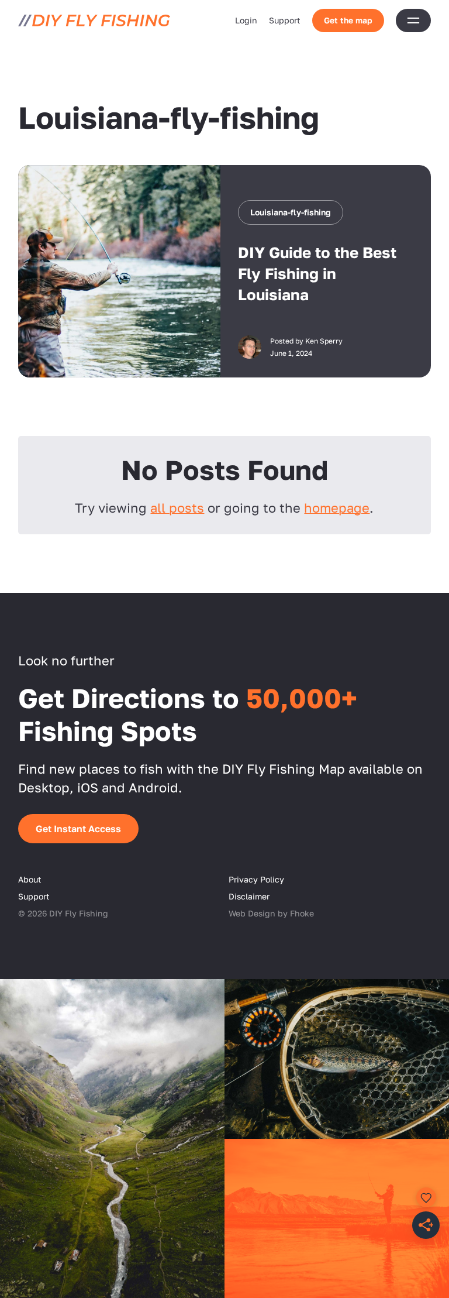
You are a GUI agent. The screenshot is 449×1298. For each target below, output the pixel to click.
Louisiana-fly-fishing (290, 212)
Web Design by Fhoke (271, 913)
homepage (336, 508)
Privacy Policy (256, 879)
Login (246, 20)
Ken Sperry (324, 340)
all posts (177, 508)
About (30, 879)
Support (285, 20)
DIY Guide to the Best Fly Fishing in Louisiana (317, 273)
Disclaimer (249, 896)
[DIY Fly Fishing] (94, 20)
